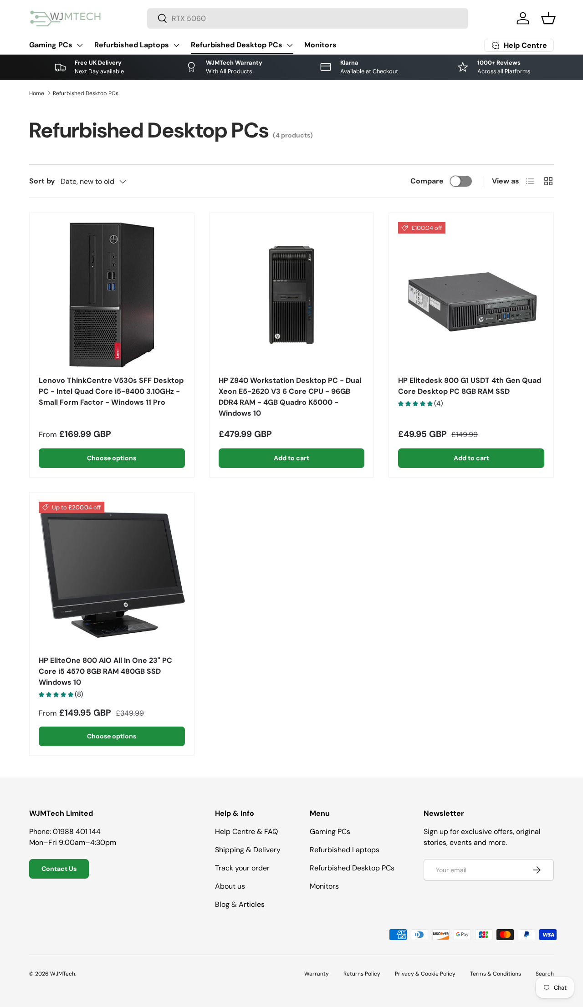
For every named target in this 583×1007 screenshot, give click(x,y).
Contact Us (59, 869)
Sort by (42, 181)
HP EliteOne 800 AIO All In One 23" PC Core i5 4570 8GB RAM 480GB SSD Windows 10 (105, 671)
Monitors (320, 45)
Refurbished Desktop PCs (236, 45)
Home (36, 93)
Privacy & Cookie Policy (425, 973)
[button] (548, 18)
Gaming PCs (50, 45)
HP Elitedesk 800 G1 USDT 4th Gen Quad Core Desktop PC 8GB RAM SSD (469, 386)
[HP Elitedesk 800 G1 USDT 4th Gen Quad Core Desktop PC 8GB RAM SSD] (471, 295)
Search (545, 973)
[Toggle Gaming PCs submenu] (79, 45)
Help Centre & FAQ (246, 831)
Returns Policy (361, 973)
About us (230, 886)
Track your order (242, 868)
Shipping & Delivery (248, 849)
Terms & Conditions (495, 973)
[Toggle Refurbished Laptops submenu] (176, 45)
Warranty (316, 973)
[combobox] (307, 18)
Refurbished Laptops (131, 45)
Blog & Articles (240, 904)
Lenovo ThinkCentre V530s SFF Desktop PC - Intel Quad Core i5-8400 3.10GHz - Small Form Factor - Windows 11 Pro (111, 391)
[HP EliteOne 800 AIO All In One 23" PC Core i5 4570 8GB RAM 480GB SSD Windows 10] (112, 575)
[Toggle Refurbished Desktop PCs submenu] (289, 45)
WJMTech (62, 973)
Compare (427, 181)
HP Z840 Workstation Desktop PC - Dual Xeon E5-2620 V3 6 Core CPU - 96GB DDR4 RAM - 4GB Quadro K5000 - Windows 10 (290, 397)
